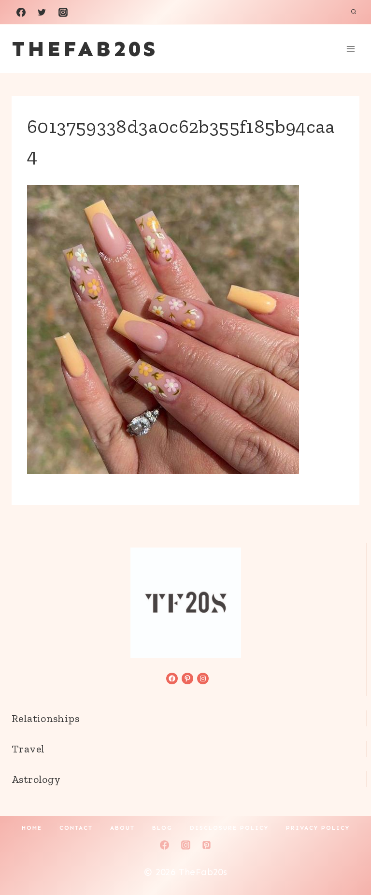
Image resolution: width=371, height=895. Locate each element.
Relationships (45, 718)
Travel (28, 748)
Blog (162, 827)
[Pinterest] (207, 845)
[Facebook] (21, 12)
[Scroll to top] (347, 857)
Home (32, 827)
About (122, 827)
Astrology (36, 779)
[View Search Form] (353, 12)
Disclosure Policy (229, 827)
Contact (76, 827)
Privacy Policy (318, 827)
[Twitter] (42, 12)
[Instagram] (63, 12)
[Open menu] (350, 48)
